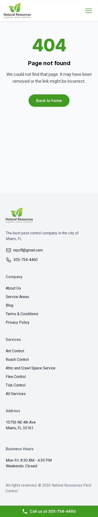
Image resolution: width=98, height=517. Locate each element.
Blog (9, 305)
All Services (16, 393)
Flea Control (16, 376)
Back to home (49, 100)
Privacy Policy (17, 322)
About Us (13, 288)
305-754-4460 (53, 511)
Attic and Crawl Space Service (30, 368)
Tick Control (15, 385)
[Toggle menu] (88, 10)
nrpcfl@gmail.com (28, 250)
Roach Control (17, 359)
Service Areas (17, 297)
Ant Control (15, 351)
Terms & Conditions (22, 314)
